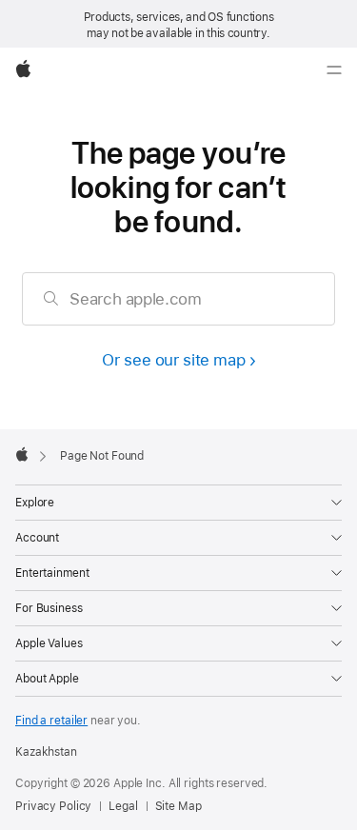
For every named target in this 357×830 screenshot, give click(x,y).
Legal (123, 806)
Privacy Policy (53, 806)
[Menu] (334, 70)
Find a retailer (51, 720)
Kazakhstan (46, 752)
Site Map (178, 806)
